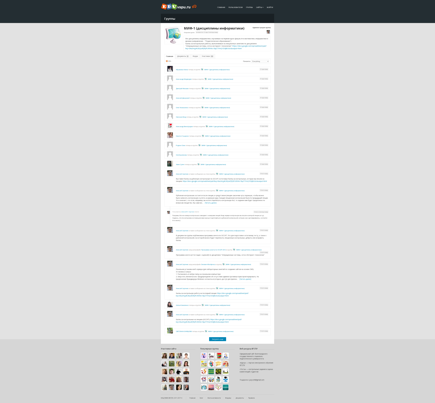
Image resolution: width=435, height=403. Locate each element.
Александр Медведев (184, 79)
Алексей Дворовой (183, 98)
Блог (201, 398)
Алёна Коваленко (182, 305)
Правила (251, 398)
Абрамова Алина (182, 70)
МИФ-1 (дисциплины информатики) (214, 28)
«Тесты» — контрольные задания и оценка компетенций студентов (256, 370)
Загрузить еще (217, 339)
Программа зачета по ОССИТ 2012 (213, 250)
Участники (207, 56)
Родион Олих (180, 145)
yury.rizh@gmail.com (256, 380)
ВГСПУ (171, 398)
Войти (270, 7)
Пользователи (235, 7)
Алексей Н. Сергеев (187, 212)
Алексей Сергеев (182, 174)
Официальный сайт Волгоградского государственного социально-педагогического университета (253, 356)
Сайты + (259, 7)
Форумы (228, 398)
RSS (169, 61)
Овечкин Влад (181, 117)
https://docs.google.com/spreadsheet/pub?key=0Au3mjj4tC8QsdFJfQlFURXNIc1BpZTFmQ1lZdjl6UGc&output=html (226, 47)
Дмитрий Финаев (182, 88)
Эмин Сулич (180, 164)
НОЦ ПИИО (165, 398)
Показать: (247, 61)
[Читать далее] (210, 203)
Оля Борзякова (181, 155)
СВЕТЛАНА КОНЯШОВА (184, 331)
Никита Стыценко (182, 136)
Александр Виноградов (184, 126)
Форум (195, 56)
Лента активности (214, 398)
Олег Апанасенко (182, 108)
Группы (249, 7)
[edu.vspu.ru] (179, 6)
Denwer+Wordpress (208, 264)
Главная (221, 7)
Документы (182, 56)
